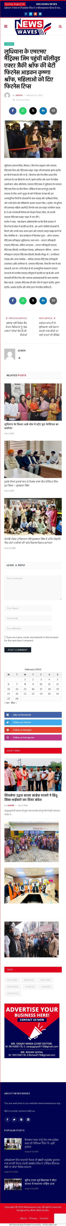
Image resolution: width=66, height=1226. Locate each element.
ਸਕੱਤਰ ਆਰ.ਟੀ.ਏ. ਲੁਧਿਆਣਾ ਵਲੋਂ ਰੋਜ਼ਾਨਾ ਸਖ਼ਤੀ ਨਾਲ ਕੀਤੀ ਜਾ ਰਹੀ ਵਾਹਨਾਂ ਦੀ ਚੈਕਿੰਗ (49, 329)
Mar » (14, 702)
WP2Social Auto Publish (20, 1224)
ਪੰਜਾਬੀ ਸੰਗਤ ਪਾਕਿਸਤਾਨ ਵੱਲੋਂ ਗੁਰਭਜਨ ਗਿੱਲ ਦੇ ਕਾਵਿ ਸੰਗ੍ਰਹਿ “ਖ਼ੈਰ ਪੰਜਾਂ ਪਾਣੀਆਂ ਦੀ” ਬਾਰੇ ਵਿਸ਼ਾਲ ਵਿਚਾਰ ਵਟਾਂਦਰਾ (32, 541)
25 (49, 693)
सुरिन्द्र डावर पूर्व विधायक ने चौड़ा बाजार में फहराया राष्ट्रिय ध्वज (41, 1182)
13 (8, 689)
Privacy (33, 1218)
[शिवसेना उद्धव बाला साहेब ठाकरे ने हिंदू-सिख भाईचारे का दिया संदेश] (33, 774)
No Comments (23, 99)
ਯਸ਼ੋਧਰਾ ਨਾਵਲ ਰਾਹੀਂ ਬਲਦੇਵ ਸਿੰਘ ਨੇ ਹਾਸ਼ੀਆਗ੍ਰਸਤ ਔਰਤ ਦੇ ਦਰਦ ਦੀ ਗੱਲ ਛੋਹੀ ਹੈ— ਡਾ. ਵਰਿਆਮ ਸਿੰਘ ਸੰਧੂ (33, 7)
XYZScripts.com (49, 1224)
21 (17, 693)
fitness (30, 987)
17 (41, 689)
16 (33, 689)
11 (49, 684)
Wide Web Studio (39, 1210)
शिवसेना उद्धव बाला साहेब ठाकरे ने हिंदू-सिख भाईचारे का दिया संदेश (31, 798)
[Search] (60, 26)
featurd (45, 980)
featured (13, 987)
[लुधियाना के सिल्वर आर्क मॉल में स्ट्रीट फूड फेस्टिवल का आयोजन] (33, 402)
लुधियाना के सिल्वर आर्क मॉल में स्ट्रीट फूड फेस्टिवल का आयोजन (31, 426)
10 (41, 684)
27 (8, 698)
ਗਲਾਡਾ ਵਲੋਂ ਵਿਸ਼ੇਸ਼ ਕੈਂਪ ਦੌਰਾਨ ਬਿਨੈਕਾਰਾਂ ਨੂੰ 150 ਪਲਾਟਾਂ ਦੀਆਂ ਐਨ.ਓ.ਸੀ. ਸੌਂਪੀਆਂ (15, 329)
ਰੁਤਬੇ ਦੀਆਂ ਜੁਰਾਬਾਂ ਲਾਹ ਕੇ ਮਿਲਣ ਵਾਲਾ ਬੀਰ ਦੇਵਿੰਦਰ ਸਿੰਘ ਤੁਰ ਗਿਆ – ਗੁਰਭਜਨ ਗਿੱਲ (31, 484)
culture (12, 980)
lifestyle (13, 993)
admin (19, 95)
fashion (29, 980)
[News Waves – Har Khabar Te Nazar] (33, 26)
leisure (46, 987)
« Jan (6, 702)
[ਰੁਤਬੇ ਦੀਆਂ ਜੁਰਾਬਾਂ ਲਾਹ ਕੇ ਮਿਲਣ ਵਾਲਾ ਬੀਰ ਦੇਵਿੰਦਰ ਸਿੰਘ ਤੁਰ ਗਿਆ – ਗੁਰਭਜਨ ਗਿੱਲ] (33, 459)
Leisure (9, 44)
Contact (44, 1218)
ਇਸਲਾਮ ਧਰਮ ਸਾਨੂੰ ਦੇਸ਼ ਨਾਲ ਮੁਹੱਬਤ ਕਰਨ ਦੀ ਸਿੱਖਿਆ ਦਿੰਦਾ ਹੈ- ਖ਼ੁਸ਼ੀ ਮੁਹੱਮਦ (42, 1143)
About (23, 1218)
